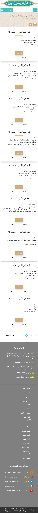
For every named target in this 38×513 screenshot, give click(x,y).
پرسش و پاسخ (25, 400)
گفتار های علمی (27, 418)
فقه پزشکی (13, 16)
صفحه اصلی (26, 388)
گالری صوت (26, 435)
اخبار (28, 392)
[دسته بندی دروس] (30, 24)
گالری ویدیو (26, 439)
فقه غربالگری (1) (29, 18)
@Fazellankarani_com (12, 490)
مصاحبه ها (26, 443)
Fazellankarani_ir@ (11, 481)
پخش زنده (26, 458)
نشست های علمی (26, 452)
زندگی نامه (26, 427)
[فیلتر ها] (35, 24)
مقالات (28, 409)
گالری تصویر (26, 431)
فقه (29, 16)
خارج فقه (22, 16)
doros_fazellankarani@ (13, 472)
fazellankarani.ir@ (11, 477)
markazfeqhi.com (22, 377)
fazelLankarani (10, 486)
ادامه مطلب (19, 53)
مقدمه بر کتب (25, 413)
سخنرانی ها (26, 447)
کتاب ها (27, 405)
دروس (35, 16)
